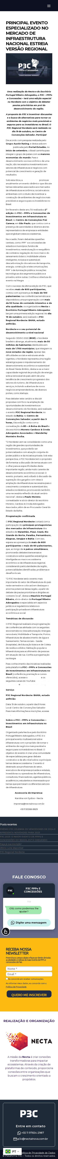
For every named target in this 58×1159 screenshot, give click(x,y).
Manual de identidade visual (29, 1090)
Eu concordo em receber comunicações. (26, 979)
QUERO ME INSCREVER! (29, 995)
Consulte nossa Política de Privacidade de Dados (29, 1152)
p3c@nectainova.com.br (32, 1138)
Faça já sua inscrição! (10, 844)
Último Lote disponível (11, 848)
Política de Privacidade (16, 987)
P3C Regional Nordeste (12, 852)
